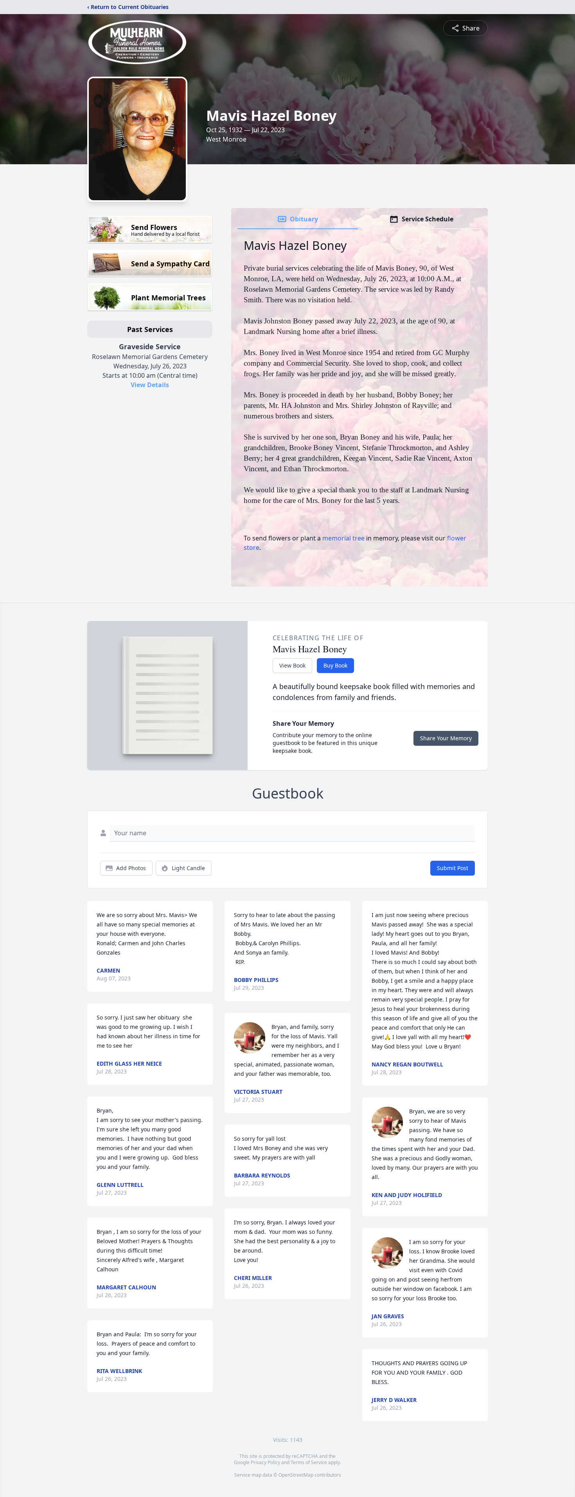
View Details (150, 385)
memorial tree (343, 538)
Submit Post (452, 868)
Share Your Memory (446, 738)
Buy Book (335, 665)
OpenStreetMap (296, 1475)
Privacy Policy (265, 1462)
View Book (292, 665)
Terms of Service (309, 1462)
